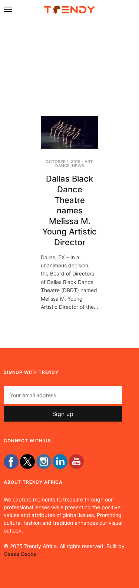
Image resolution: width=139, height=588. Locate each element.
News (78, 165)
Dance (62, 165)
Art (89, 161)
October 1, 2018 (63, 161)
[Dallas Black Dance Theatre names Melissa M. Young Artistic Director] (69, 132)
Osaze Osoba (20, 554)
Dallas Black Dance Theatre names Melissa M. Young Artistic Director (69, 210)
